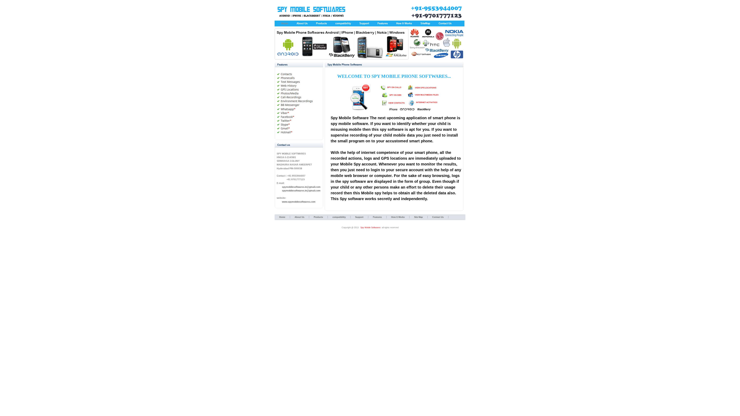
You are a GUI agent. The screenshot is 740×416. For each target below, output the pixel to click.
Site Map (418, 217)
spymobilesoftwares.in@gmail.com (301, 190)
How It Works (404, 23)
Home (284, 23)
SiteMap (425, 23)
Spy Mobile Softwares (370, 227)
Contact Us (445, 23)
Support (364, 23)
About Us (302, 23)
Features (383, 23)
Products (321, 23)
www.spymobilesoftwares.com (298, 201)
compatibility (343, 23)
